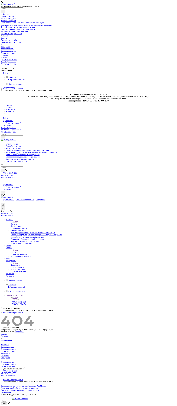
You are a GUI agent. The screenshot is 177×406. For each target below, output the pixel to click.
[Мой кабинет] (2, 182)
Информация (6, 340)
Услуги (13, 252)
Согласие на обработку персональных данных (20, 390)
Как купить (15, 265)
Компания (5, 336)
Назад (15, 222)
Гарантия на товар (8, 351)
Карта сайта (6, 392)
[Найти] (3, 11)
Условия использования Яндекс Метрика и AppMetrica (23, 386)
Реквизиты (5, 353)
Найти (4, 404)
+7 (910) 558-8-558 (9, 60)
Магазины (5, 345)
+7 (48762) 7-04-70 (8, 64)
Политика (5, 356)
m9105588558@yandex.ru (13, 88)
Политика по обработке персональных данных (20, 388)
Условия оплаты (7, 347)
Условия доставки (8, 349)
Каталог (14, 224)
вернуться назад (7, 332)
